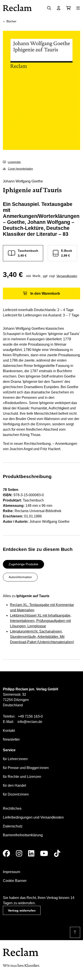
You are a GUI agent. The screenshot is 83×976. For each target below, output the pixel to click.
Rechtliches (12, 808)
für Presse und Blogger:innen (26, 768)
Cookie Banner (15, 881)
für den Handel (14, 785)
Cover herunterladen (20, 168)
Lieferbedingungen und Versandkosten (33, 817)
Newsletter (11, 739)
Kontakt (9, 730)
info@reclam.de (29, 722)
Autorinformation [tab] (20, 577)
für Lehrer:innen (15, 759)
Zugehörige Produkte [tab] (23, 564)
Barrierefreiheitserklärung (23, 835)
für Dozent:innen (16, 794)
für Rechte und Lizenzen (22, 776)
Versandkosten (66, 276)
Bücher (11, 21)
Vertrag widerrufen (22, 910)
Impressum (11, 872)
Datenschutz (13, 826)
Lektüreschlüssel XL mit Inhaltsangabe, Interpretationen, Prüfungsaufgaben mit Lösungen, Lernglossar (40, 621)
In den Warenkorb (45, 293)
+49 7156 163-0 (30, 716)
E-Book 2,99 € (66, 253)
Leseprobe (14, 162)
